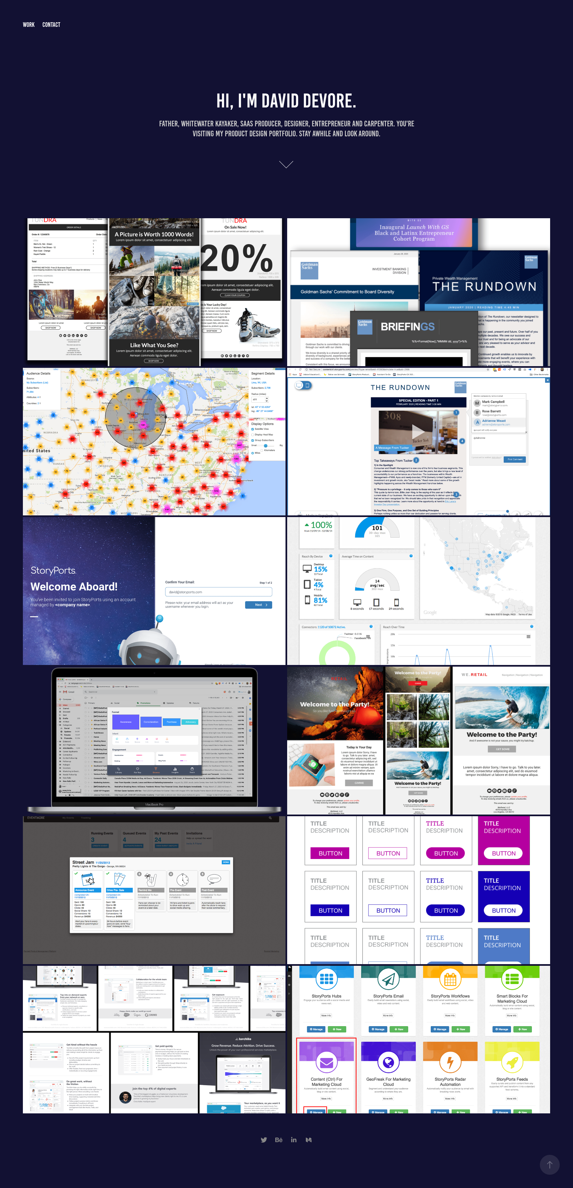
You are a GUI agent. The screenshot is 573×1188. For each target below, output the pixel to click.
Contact (51, 24)
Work (28, 24)
